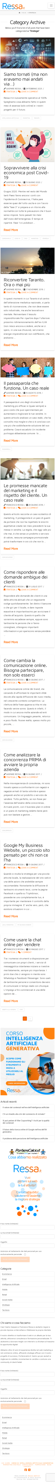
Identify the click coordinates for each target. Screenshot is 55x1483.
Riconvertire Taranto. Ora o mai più (24, 282)
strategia (45, 238)
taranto (36, 118)
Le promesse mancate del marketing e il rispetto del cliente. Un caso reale (25, 493)
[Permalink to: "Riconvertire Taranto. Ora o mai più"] (27, 261)
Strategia (10, 91)
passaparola (6, 449)
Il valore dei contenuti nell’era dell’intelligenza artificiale (26, 1107)
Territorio (5, 1310)
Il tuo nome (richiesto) (9, 1224)
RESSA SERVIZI (34, 1476)
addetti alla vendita (9, 1009)
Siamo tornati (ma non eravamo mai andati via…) (25, 79)
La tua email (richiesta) (10, 1233)
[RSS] (29, 1470)
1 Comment (26, 952)
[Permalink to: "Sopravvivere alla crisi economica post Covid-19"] (27, 144)
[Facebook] (26, 1470)
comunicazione (7, 557)
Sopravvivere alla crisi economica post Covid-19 (26, 172)
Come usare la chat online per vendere (22, 942)
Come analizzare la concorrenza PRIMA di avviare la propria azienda (25, 762)
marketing (26, 118)
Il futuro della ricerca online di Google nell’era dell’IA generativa (25, 1131)
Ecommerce (7, 1274)
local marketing (8, 925)
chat (21, 1009)
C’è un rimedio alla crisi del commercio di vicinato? (24, 1114)
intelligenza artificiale (10, 118)
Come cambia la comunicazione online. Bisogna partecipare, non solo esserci (25, 668)
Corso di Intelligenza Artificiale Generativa (32, 1463)
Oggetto (4, 1242)
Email (4, 1279)
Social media (7, 1300)
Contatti (27, 1466)
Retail (4, 1294)
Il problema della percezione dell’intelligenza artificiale (25, 1139)
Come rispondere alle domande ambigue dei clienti (25, 576)
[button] (51, 5)
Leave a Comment (29, 91)
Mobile (4, 1289)
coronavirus (6, 238)
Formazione (40, 1464)
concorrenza (7, 830)
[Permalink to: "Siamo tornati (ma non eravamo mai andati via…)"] (27, 53)
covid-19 (17, 238)
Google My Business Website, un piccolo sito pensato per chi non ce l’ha (27, 852)
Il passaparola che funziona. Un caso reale (26, 385)
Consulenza (27, 1464)
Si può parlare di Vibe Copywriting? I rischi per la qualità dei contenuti (26, 1122)
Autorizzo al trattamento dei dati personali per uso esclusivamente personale (21, 1252)
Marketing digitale (12, 1464)
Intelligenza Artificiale (10, 1284)
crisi (25, 238)
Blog (49, 1464)
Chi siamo (6, 1463)
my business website (24, 925)
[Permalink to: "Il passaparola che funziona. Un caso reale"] (27, 367)
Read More (11, 230)
